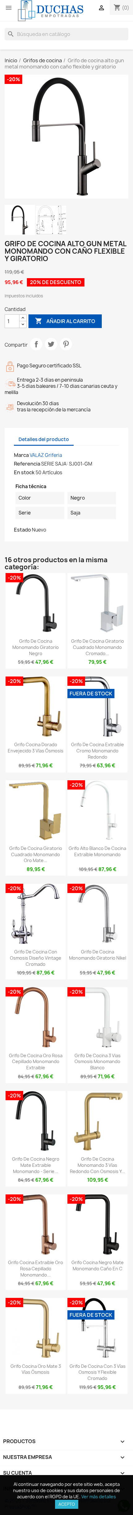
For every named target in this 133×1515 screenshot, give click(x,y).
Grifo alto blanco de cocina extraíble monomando (97, 851)
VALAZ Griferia (46, 455)
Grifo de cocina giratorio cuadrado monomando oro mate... (35, 854)
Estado (22, 530)
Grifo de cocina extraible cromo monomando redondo (97, 751)
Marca (21, 455)
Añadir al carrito (65, 321)
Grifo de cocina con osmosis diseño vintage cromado (35, 958)
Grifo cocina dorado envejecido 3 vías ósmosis (35, 748)
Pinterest (66, 344)
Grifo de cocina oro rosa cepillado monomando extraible (35, 1062)
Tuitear (51, 344)
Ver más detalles (98, 1497)
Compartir (36, 344)
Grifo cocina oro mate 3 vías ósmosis (36, 1369)
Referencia (27, 464)
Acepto (66, 1504)
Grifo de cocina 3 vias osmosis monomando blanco (98, 1062)
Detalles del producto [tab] (44, 439)
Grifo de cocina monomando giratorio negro (35, 647)
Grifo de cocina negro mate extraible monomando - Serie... (35, 1165)
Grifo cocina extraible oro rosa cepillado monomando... (35, 1268)
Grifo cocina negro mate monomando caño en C (97, 1265)
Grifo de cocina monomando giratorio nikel (97, 955)
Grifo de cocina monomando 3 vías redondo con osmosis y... (97, 1165)
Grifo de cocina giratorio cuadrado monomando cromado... (97, 647)
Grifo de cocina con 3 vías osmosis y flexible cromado (98, 1372)
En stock (24, 472)
